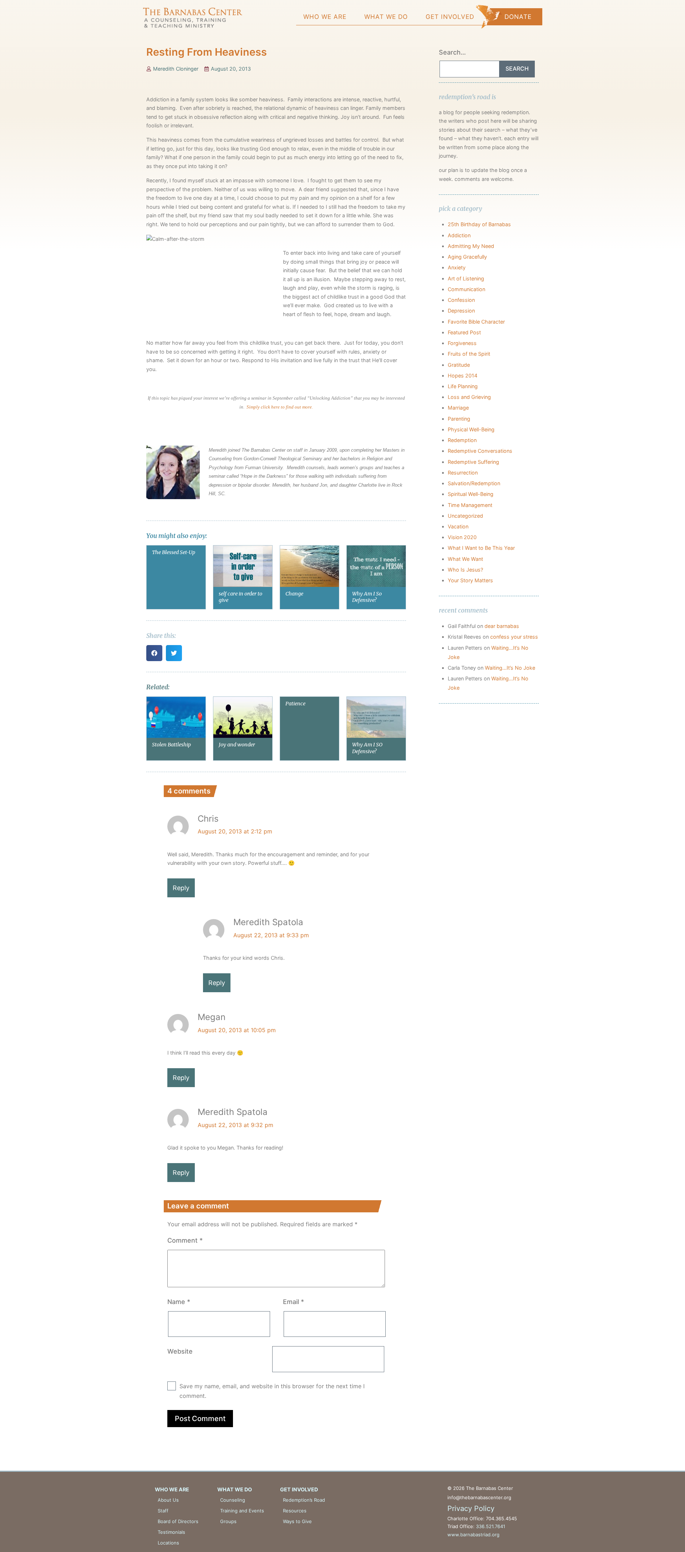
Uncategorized (465, 516)
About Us (168, 1500)
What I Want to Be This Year (481, 548)
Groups (228, 1521)
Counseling (232, 1500)
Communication (466, 289)
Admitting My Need (471, 246)
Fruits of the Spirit (469, 354)
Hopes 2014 (462, 375)
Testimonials (171, 1532)
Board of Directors (178, 1521)
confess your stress (514, 637)
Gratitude (459, 365)
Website (180, 1351)
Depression (461, 311)
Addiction (459, 235)
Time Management (470, 505)
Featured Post (464, 332)
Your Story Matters (470, 580)
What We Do (386, 16)
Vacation (458, 526)
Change (294, 593)
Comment (185, 1240)
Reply (181, 888)
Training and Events (242, 1510)
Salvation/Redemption (474, 483)
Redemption (462, 440)
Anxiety (457, 267)
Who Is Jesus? (465, 570)
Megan (211, 1017)
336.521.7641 (490, 1526)
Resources (294, 1510)
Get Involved (450, 16)
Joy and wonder (237, 744)
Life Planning (463, 386)
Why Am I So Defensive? (367, 597)
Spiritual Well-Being (470, 494)
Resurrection (463, 473)
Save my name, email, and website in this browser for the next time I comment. (272, 1391)
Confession (461, 300)
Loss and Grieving (469, 397)
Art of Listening (466, 278)
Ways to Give (297, 1521)
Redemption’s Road (304, 1500)
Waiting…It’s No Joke (510, 668)
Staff (163, 1510)
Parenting (459, 419)
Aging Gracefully (467, 257)
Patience (295, 703)
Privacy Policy (470, 1508)
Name (178, 1301)
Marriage (458, 408)
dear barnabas (501, 626)
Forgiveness (462, 343)
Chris (208, 818)
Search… (452, 52)
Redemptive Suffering (473, 462)
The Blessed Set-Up (173, 552)
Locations (168, 1543)
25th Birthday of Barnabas (479, 224)
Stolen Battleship (171, 744)
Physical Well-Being (471, 429)
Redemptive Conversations (480, 451)
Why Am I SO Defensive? (367, 748)
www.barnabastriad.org (473, 1534)
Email (293, 1301)
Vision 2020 (462, 537)
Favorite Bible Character (476, 322)
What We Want (465, 559)
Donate (518, 16)
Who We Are (324, 16)
